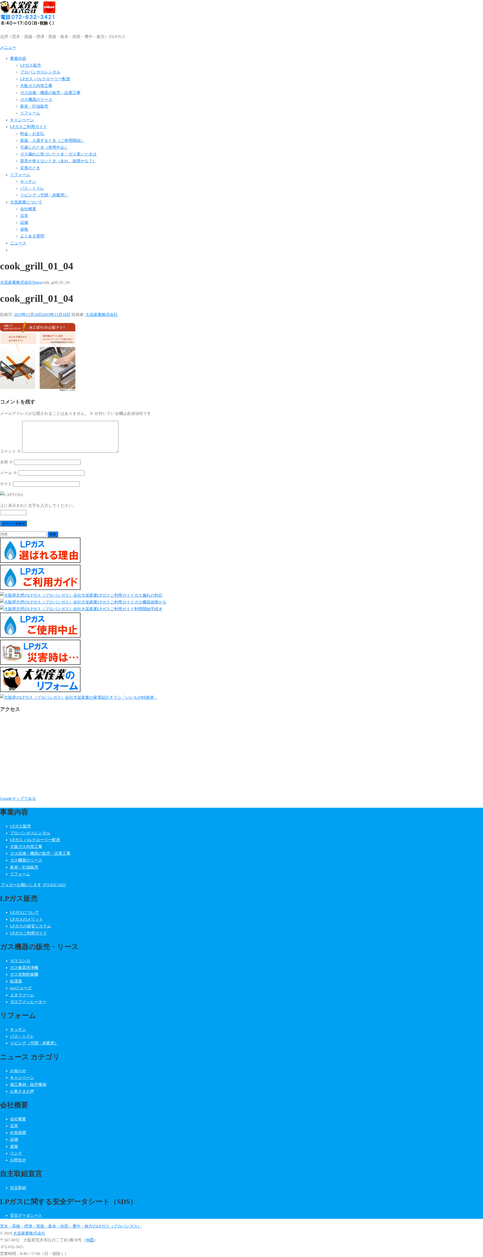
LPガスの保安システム (30, 926)
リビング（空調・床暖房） (44, 195)
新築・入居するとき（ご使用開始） (52, 140)
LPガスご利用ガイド (28, 127)
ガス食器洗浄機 (24, 967)
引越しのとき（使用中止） (44, 147)
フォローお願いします (20, 885)
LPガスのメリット (26, 919)
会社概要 (28, 209)
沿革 (24, 216)
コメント (10, 451)
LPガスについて (24, 912)
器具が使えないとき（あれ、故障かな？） (58, 161)
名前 (6, 462)
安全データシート (26, 1215)
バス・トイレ (32, 188)
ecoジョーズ (21, 988)
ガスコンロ (20, 961)
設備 (24, 222)
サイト (6, 484)
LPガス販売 (30, 65)
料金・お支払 (32, 134)
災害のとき (30, 168)
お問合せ (18, 1160)
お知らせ (18, 1071)
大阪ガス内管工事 (36, 86)
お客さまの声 (22, 1091)
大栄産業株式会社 (102, 314)
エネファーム (22, 995)
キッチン (28, 181)
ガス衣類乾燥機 (24, 974)
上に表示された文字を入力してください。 (38, 505)
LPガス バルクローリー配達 (45, 79)
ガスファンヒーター (28, 1002)
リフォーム (30, 113)
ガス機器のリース (36, 99)
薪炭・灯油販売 (34, 106)
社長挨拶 (18, 1132)
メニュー (8, 47)
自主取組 (18, 1188)
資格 (24, 229)
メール (8, 473)
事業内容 (18, 58)
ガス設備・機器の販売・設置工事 (50, 93)
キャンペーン (22, 120)
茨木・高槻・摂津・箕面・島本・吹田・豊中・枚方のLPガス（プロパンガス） (71, 1226)
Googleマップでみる (18, 798)
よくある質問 (32, 236)
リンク (16, 1153)
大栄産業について (26, 202)
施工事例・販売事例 (28, 1084)
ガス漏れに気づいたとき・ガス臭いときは (58, 154)
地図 (90, 1240)
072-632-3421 (54, 885)
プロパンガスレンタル (40, 72)
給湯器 (16, 981)
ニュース (18, 243)
